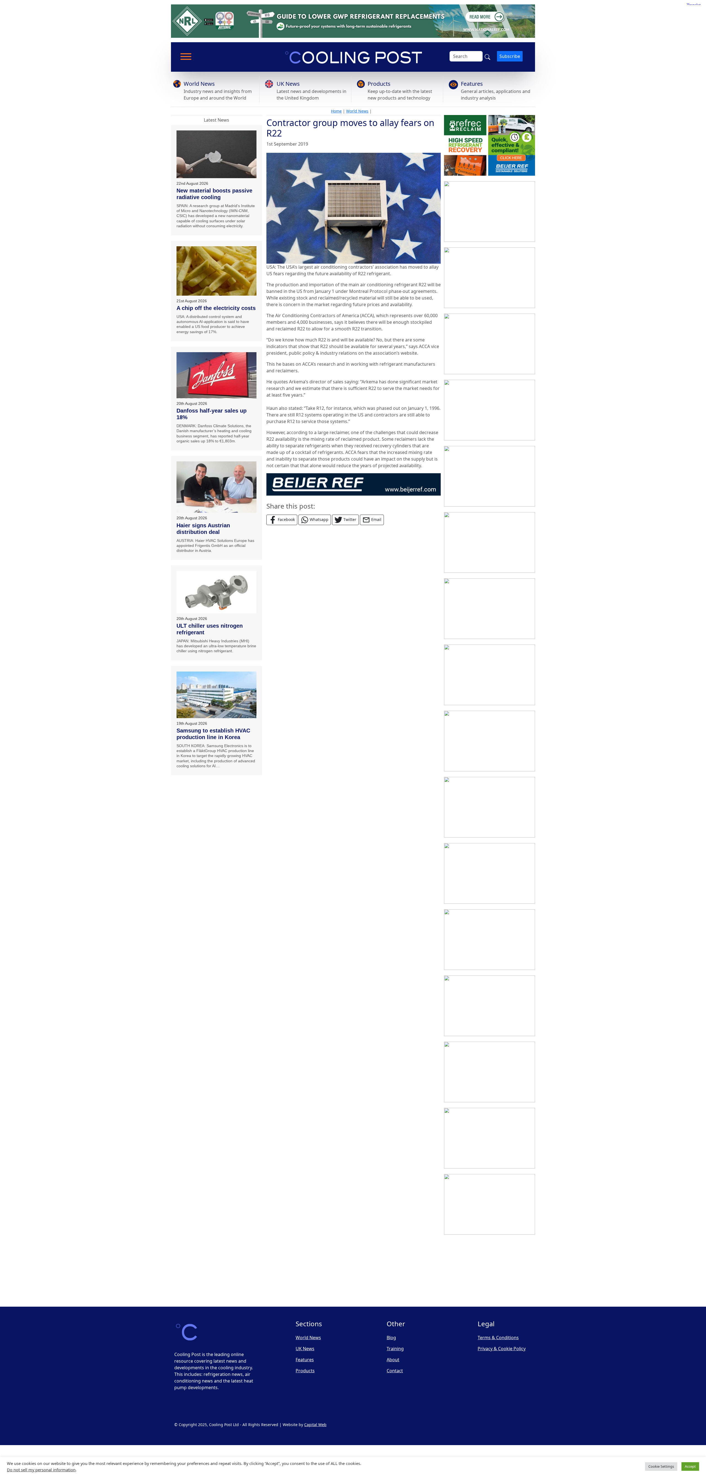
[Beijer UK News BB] (353, 484)
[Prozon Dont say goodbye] (489, 609)
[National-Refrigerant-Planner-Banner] (353, 21)
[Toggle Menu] (185, 56)
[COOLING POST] (489, 1138)
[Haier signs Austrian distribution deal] (216, 487)
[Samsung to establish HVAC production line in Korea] (216, 695)
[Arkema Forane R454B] (489, 675)
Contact (395, 1371)
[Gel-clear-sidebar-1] (489, 1072)
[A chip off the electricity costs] (216, 271)
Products (379, 83)
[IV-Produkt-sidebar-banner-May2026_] (489, 410)
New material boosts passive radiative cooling (214, 194)
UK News (288, 83)
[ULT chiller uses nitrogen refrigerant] (216, 592)
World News (199, 83)
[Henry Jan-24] (489, 344)
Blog (391, 1338)
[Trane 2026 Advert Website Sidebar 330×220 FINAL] (489, 278)
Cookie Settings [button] (661, 1466)
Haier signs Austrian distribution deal (203, 528)
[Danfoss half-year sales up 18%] (216, 375)
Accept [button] (690, 1466)
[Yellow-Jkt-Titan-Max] (489, 211)
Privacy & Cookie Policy (502, 1349)
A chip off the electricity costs (216, 308)
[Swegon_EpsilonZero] (489, 873)
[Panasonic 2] (489, 741)
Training (395, 1349)
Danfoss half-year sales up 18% (211, 414)
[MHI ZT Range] (489, 542)
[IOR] (489, 1271)
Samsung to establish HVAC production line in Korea (213, 734)
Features (472, 83)
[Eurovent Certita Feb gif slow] (489, 940)
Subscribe (509, 56)
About (393, 1360)
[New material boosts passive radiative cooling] (216, 154)
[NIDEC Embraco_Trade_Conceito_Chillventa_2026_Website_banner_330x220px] (489, 807)
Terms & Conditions (498, 1338)
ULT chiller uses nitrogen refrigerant (209, 629)
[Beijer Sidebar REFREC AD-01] (489, 145)
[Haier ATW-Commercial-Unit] (489, 476)
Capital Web (315, 1424)
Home (336, 111)
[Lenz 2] (489, 1204)
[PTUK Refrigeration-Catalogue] (489, 1006)
